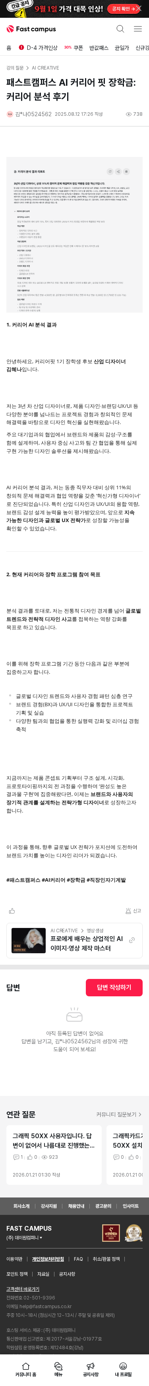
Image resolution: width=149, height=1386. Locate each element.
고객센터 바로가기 (22, 1289)
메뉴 (58, 1374)
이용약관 (14, 1259)
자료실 (43, 1274)
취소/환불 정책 (106, 1259)
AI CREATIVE (64, 930)
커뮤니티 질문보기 (116, 1114)
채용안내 (76, 1206)
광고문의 (103, 1206)
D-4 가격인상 (42, 48)
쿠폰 (78, 48)
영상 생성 (95, 930)
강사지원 (49, 1206)
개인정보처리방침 (48, 1259)
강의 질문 (14, 68)
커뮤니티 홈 (25, 1374)
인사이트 (131, 1206)
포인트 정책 (16, 1274)
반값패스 (98, 48)
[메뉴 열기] (138, 29)
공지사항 (67, 1274)
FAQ (78, 1259)
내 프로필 (123, 1374)
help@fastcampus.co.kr (45, 1306)
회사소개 (21, 1206)
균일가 (122, 48)
